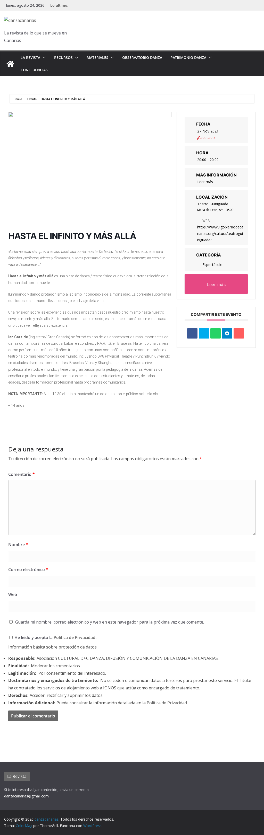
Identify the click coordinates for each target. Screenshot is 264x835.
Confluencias (34, 69)
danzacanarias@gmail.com (26, 796)
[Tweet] (204, 333)
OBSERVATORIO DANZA (142, 57)
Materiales (97, 57)
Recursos (63, 57)
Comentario (21, 474)
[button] (43, 57)
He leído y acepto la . (54, 637)
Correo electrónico (28, 569)
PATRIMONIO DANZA (188, 57)
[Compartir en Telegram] (227, 333)
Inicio (19, 99)
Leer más (205, 181)
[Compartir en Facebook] (192, 333)
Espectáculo (212, 264)
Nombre (18, 544)
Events (32, 99)
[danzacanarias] (10, 64)
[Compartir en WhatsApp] (215, 333)
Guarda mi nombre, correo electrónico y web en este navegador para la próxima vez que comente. (109, 622)
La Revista (30, 57)
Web (12, 594)
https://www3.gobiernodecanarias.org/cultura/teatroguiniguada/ (220, 233)
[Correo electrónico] (239, 333)
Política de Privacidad (74, 637)
